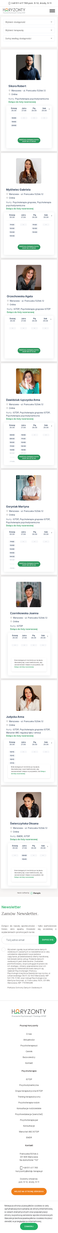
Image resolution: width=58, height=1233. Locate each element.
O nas (29, 1033)
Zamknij (29, 1226)
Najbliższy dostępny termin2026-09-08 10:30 (29, 564)
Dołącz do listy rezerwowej (22, 102)
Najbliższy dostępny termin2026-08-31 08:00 (29, 140)
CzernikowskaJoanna (24, 613)
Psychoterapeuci (29, 1045)
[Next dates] (49, 109)
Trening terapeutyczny (29, 1096)
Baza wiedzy (29, 1057)
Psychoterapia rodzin (29, 1102)
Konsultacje (29, 1125)
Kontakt (29, 1063)
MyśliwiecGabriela (18, 189)
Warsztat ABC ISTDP (29, 1131)
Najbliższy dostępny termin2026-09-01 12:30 (29, 350)
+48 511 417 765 (19, 3)
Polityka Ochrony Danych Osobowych (24, 987)
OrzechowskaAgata (20, 296)
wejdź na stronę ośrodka (29, 1191)
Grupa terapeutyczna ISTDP (29, 1090)
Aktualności (29, 1039)
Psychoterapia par (29, 1120)
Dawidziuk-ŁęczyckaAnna (23, 399)
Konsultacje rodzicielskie (29, 1108)
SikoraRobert (17, 86)
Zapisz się (47, 939)
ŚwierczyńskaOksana (24, 823)
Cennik (29, 1051)
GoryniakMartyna (17, 506)
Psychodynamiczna (29, 1085)
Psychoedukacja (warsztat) (29, 1114)
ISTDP (29, 1079)
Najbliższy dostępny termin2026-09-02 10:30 (29, 457)
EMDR (29, 1137)
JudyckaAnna (15, 716)
